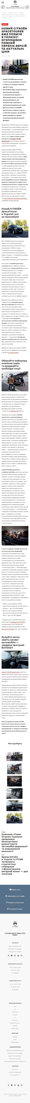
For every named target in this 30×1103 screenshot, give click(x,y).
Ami (15, 1006)
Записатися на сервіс (15, 1058)
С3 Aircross (15, 1012)
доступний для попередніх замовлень (15, 198)
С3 (15, 1009)
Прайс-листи (16, 889)
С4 (15, 1017)
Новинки (21, 12)
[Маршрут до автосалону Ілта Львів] (2, 7)
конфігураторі (14, 411)
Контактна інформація (15, 1072)
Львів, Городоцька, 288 (15, 946)
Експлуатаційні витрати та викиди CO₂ (15, 1061)
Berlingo (15, 1025)
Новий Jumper (15, 1042)
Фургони (15, 1033)
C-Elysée (15, 1015)
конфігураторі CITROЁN (17, 622)
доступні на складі (7, 629)
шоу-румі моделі (13, 352)
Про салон (15, 1069)
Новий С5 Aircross (15, 1023)
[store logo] (15, 2)
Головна (4, 12)
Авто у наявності (15, 1075)
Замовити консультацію (15, 1056)
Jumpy (15, 1039)
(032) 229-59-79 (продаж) (15, 949)
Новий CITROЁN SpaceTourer (10, 672)
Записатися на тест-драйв (15, 1053)
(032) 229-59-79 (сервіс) (15, 951)
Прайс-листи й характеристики (14, 1050)
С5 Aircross (15, 1020)
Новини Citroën (12, 12)
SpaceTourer (15, 1028)
